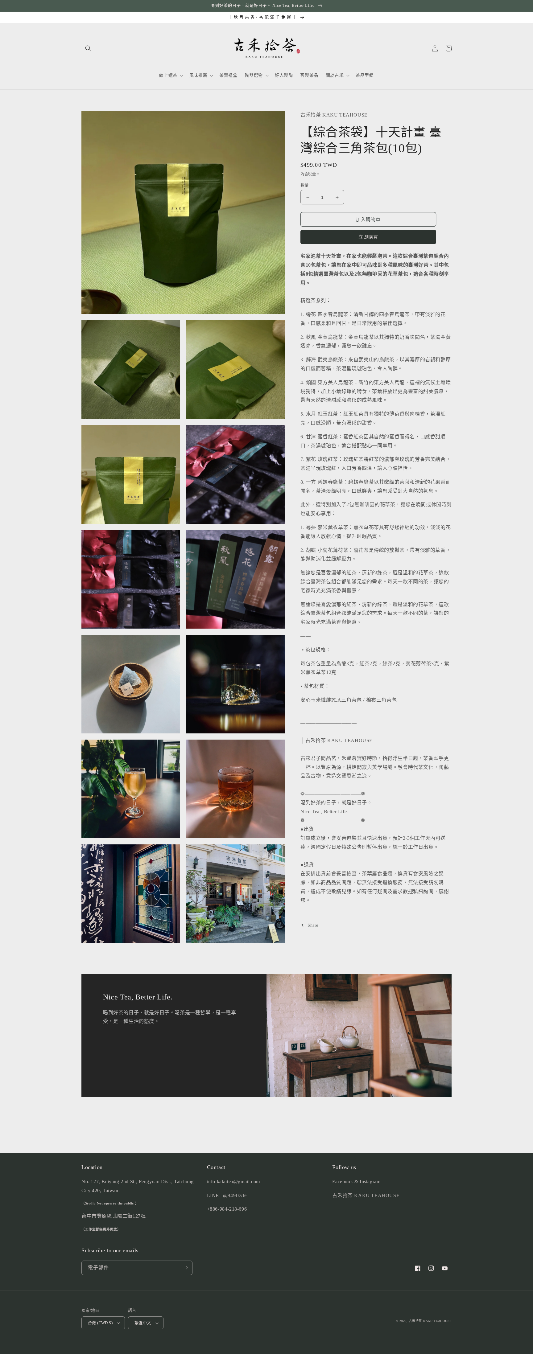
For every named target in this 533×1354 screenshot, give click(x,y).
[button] (88, 48)
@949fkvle (234, 1195)
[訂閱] (185, 1268)
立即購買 (368, 237)
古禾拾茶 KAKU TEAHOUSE (365, 1195)
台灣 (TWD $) (100, 1322)
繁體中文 (142, 1322)
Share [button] (313, 925)
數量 (304, 185)
